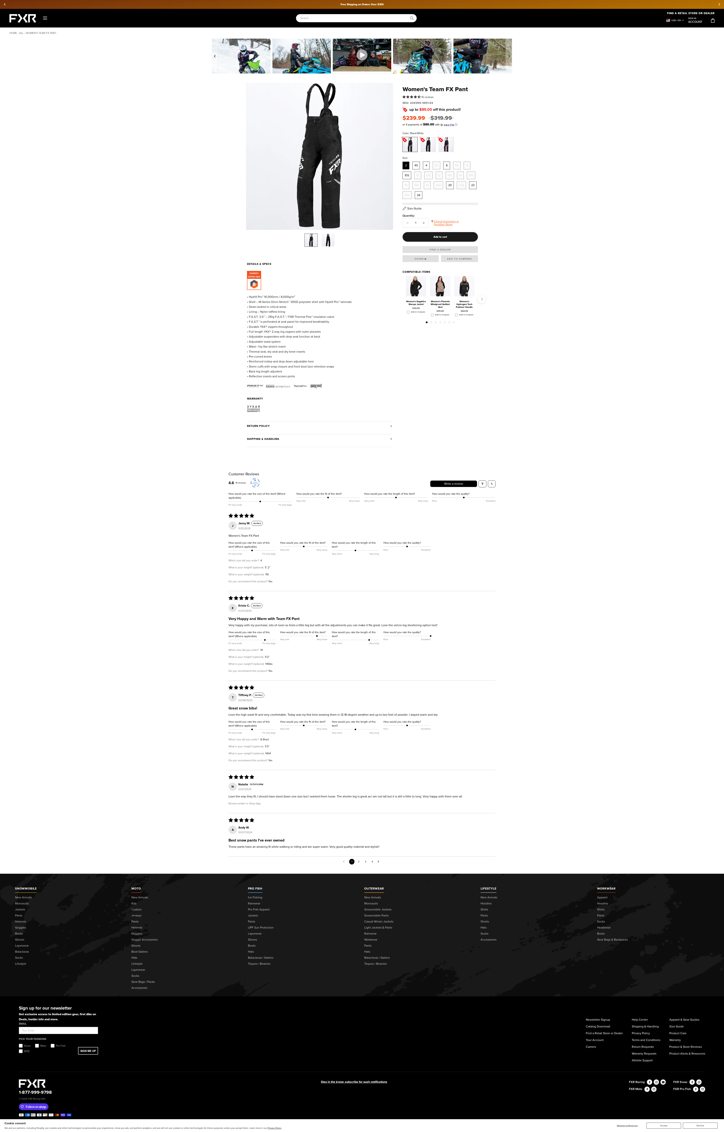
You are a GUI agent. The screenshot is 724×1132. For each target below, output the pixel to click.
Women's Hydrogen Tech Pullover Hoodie (464, 304)
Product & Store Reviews (685, 1047)
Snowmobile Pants (376, 915)
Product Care (677, 1033)
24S (407, 195)
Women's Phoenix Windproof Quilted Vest (440, 304)
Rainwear (254, 903)
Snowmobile (26, 888)
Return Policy (258, 426)
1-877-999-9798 (35, 1092)
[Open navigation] (45, 18)
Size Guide (676, 1026)
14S (450, 175)
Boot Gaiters (139, 951)
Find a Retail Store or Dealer (604, 1033)
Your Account (595, 1040)
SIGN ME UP (88, 1051)
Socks (19, 957)
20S (438, 185)
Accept (663, 1125)
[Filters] (482, 483)
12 (439, 175)
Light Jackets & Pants (378, 927)
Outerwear (374, 888)
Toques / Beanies (259, 964)
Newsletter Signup (598, 1019)
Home (13, 33)
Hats (134, 957)
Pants (18, 915)
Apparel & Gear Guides (684, 1019)
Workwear (370, 939)
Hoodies (486, 903)
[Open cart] (713, 20)
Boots (19, 933)
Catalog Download (598, 1026)
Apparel (602, 897)
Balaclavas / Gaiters (260, 957)
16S (471, 175)
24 (418, 195)
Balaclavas (22, 951)
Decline (700, 1125)
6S (436, 165)
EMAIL (23, 1024)
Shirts (484, 909)
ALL (21, 33)
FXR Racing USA (36, 1099)
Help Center (640, 1019)
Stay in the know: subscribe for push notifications (354, 1082)
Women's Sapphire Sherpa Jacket (416, 303)
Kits (133, 903)
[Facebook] (649, 1082)
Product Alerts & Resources (687, 1053)
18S (416, 185)
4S (416, 165)
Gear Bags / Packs (143, 982)
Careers (591, 1047)
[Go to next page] (379, 861)
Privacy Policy (274, 1128)
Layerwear (22, 945)
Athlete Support (642, 1060)
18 (427, 185)
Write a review (453, 484)
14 (460, 175)
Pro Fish (255, 888)
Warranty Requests (644, 1053)
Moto (136, 888)
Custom (136, 909)
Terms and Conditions (646, 1040)
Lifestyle (20, 964)
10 (417, 175)
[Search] (412, 18)
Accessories (139, 988)
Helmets (20, 921)
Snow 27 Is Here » (362, 4)
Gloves (19, 939)
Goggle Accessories (144, 939)
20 (450, 185)
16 (406, 185)
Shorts (485, 921)
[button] (412, 97)
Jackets (20, 909)
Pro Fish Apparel (259, 909)
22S (461, 185)
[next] (719, 4)
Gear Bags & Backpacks (612, 939)
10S (407, 175)
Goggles (20, 927)
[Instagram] (656, 1082)
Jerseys (136, 915)
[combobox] (354, 18)
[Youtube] (663, 1082)
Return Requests (643, 1047)
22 (473, 185)
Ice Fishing (255, 897)
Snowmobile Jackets (377, 909)
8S (457, 165)
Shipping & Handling (263, 439)
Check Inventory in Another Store (446, 223)
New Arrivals (23, 897)
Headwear (603, 927)
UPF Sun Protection (261, 927)
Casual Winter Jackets (378, 921)
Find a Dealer (440, 249)
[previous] (5, 4)
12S (428, 175)
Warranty (675, 1040)
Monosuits (22, 903)
